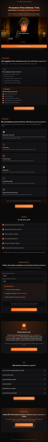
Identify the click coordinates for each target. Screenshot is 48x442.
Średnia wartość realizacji (8, 273)
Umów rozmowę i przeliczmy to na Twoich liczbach (24, 309)
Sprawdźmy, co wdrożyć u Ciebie (24, 206)
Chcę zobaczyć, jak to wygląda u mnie (24, 108)
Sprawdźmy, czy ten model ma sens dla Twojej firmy (24, 349)
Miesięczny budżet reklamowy (9, 278)
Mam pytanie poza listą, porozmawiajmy (24, 398)
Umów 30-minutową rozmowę (24, 46)
